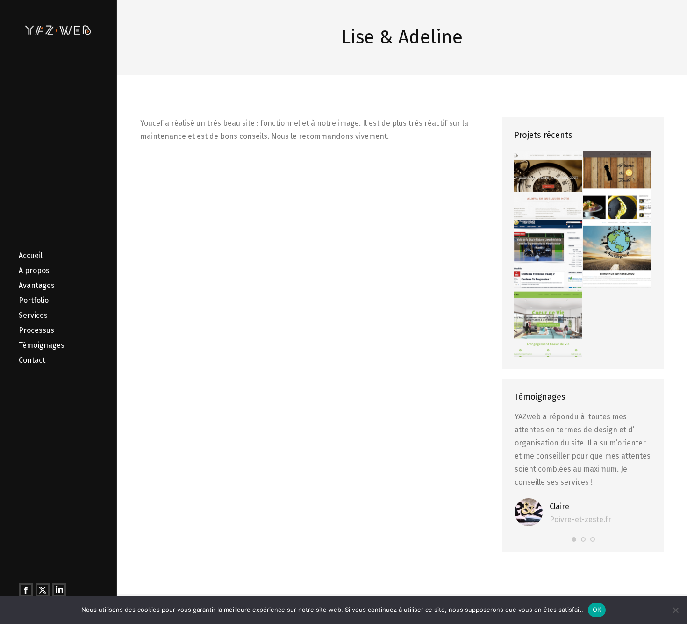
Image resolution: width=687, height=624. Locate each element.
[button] (574, 539)
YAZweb (528, 416)
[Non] (675, 610)
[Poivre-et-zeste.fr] (617, 185)
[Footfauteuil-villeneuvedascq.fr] (548, 254)
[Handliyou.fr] (617, 254)
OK (597, 609)
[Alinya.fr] (548, 185)
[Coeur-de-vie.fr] (548, 323)
